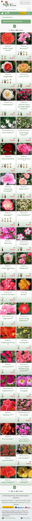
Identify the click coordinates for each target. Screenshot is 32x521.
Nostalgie (7, 215)
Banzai (23, 294)
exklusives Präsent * (7, 500)
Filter (23, 13)
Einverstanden (26, 518)
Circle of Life (23, 76)
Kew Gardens (23, 458)
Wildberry (23, 268)
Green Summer (7, 132)
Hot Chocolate (7, 439)
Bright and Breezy (8, 342)
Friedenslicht (7, 104)
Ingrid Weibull (7, 460)
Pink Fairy (8, 243)
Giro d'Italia (24, 415)
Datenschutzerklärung (9, 502)
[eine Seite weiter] (20, 26)
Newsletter (9, 508)
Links (27, 502)
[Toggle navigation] (29, 13)
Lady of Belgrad (7, 482)
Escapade (24, 391)
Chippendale (8, 76)
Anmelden (26, 2)
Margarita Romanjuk (7, 190)
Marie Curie (23, 189)
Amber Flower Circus (8, 49)
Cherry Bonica (7, 366)
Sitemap (16, 504)
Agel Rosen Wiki (21, 500)
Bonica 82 (23, 48)
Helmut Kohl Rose (8, 159)
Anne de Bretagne (8, 294)
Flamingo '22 (7, 415)
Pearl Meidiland (23, 215)
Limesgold (23, 482)
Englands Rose (7, 391)
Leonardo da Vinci (24, 159)
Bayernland (7, 318)
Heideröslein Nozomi (24, 134)
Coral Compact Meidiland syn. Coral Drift (24, 368)
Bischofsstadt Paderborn (24, 319)
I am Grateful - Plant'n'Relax (24, 440)
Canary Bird (24, 342)
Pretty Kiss (23, 244)
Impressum (20, 502)
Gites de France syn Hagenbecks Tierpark (24, 106)
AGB (28, 500)
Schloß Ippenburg (8, 268)
